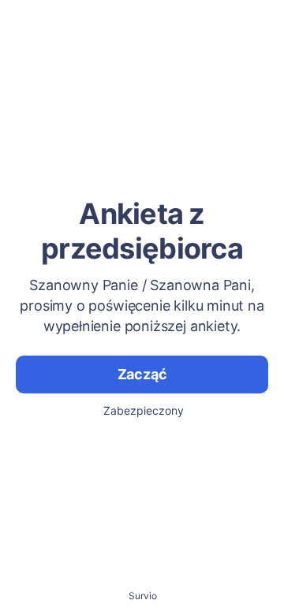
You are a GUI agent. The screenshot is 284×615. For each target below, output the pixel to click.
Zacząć (142, 374)
